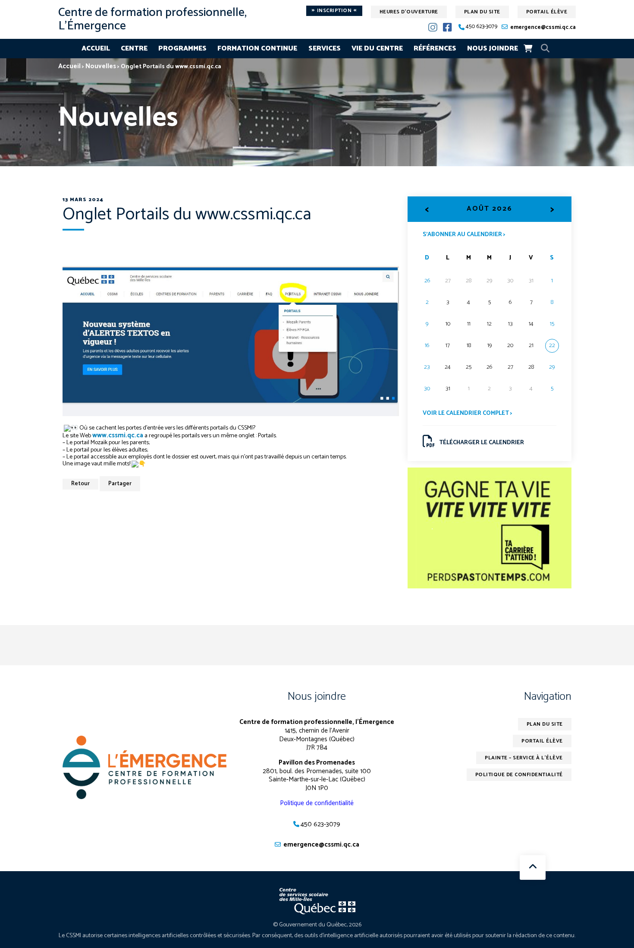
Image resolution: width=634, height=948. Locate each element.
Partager (120, 483)
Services (324, 48)
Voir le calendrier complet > (467, 413)
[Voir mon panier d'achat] (528, 48)
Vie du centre (377, 48)
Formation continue (257, 48)
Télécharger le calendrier (481, 443)
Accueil (96, 48)
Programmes (182, 48)
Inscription (334, 11)
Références (435, 48)
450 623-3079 (481, 27)
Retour (80, 483)
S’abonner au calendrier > (464, 234)
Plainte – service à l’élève (524, 758)
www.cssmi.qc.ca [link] (117, 435)
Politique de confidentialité (317, 803)
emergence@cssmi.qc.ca (543, 27)
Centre (134, 48)
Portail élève (547, 12)
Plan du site (482, 12)
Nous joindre (492, 48)
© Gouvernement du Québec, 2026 (317, 925)
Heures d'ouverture (409, 12)
